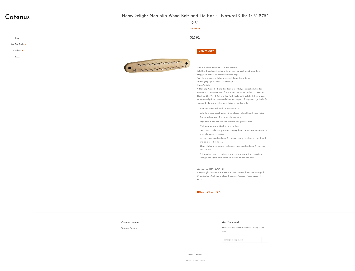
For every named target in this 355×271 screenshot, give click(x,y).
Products (17, 51)
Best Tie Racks (17, 44)
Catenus (202, 260)
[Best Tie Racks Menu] (25, 45)
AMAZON (195, 29)
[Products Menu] (22, 51)
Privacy (198, 255)
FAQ (17, 57)
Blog (17, 38)
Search (190, 255)
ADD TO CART (206, 51)
